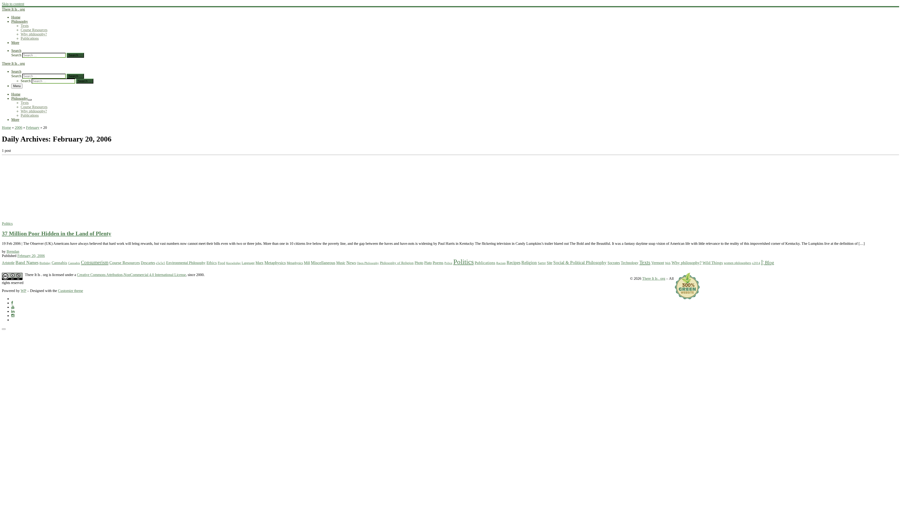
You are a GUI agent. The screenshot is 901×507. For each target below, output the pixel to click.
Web (668, 263)
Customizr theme (70, 291)
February (32, 128)
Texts (644, 262)
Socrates (613, 263)
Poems (438, 263)
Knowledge (233, 263)
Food (221, 263)
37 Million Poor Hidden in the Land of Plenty (56, 233)
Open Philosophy (368, 263)
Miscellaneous (323, 262)
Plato (428, 263)
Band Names (26, 262)
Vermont (657, 263)
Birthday (45, 263)
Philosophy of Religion (397, 263)
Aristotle (8, 263)
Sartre (542, 263)
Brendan (13, 252)
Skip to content (13, 4)
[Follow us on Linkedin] (13, 311)
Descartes (148, 263)
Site (549, 263)
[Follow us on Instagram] (13, 316)
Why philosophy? (687, 262)
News (351, 262)
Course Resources (124, 262)
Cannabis (59, 263)
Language (248, 263)
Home (6, 128)
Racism (501, 263)
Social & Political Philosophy (580, 262)
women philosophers (737, 263)
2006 (18, 128)
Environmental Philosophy (186, 263)
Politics (463, 261)
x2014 (756, 263)
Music (340, 263)
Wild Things (712, 263)
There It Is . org (653, 278)
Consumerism (94, 262)
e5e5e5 (160, 263)
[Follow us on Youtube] (13, 307)
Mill (307, 263)
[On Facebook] (12, 303)
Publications (485, 263)
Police (448, 263)
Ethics (211, 263)
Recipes (513, 262)
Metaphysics (275, 262)
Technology (629, 263)
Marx (259, 263)
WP (23, 291)
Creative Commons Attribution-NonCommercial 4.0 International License (131, 275)
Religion (529, 262)
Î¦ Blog (767, 262)
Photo (419, 263)
